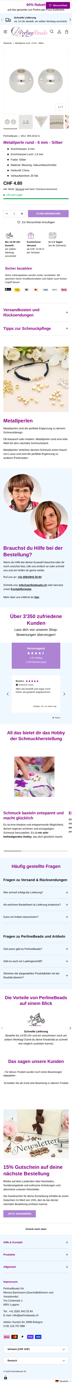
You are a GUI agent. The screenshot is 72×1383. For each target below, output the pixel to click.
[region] (36, 694)
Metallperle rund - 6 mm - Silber (29, 43)
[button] (66, 31)
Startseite (7, 43)
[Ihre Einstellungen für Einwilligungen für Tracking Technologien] (5, 1377)
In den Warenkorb (48, 213)
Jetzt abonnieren (19, 1213)
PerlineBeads (10, 136)
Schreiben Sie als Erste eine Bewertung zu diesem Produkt (36, 1083)
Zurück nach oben (36, 1229)
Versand (19, 189)
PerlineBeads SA (18, 1371)
